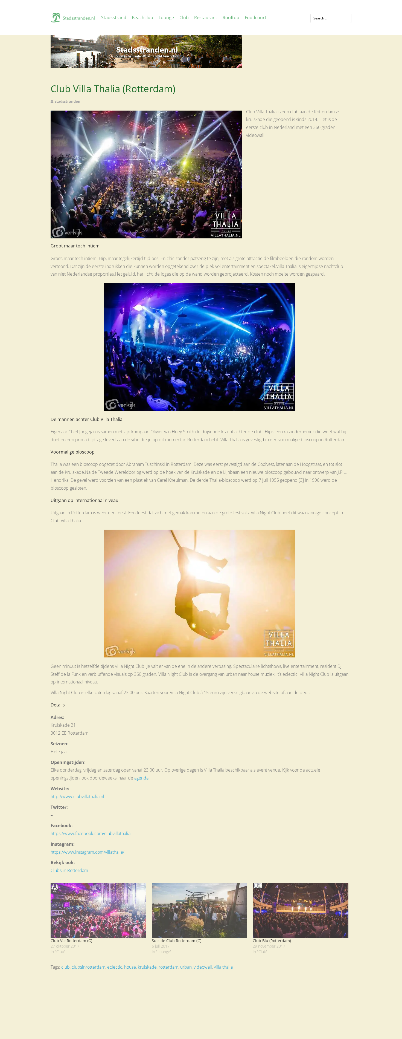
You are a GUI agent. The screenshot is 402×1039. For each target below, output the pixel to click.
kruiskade (147, 967)
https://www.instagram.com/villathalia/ (87, 852)
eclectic (114, 967)
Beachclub (142, 18)
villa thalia (223, 967)
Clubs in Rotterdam (69, 870)
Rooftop (231, 18)
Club (184, 18)
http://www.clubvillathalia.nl (77, 796)
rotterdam (168, 967)
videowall (203, 967)
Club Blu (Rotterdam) (272, 940)
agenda (141, 778)
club (65, 967)
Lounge (166, 18)
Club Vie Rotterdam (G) (71, 940)
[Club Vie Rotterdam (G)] (98, 910)
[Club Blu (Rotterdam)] (300, 910)
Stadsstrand (113, 18)
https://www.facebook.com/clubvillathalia (90, 833)
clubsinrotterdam (88, 967)
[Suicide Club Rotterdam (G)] (199, 910)
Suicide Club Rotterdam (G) (176, 940)
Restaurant (205, 18)
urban (186, 967)
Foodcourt (255, 18)
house (130, 967)
